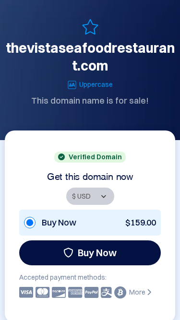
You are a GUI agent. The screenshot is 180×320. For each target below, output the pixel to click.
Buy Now (97, 253)
